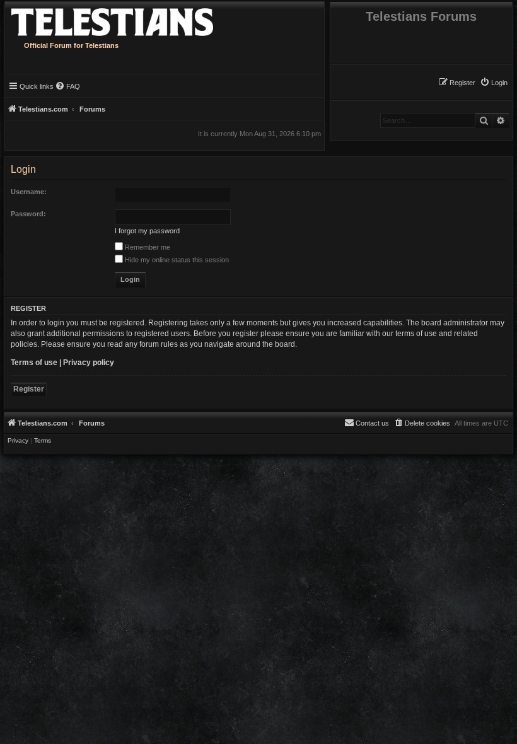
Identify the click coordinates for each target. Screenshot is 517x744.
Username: (29, 191)
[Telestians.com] (134, 19)
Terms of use (34, 362)
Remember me (146, 247)
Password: (28, 214)
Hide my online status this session (176, 260)
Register (28, 389)
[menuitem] (494, 82)
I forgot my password (147, 231)
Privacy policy (88, 362)
